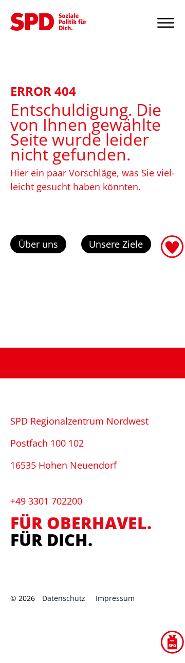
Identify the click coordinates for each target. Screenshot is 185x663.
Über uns (38, 244)
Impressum (115, 598)
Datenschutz (63, 598)
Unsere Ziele (116, 244)
